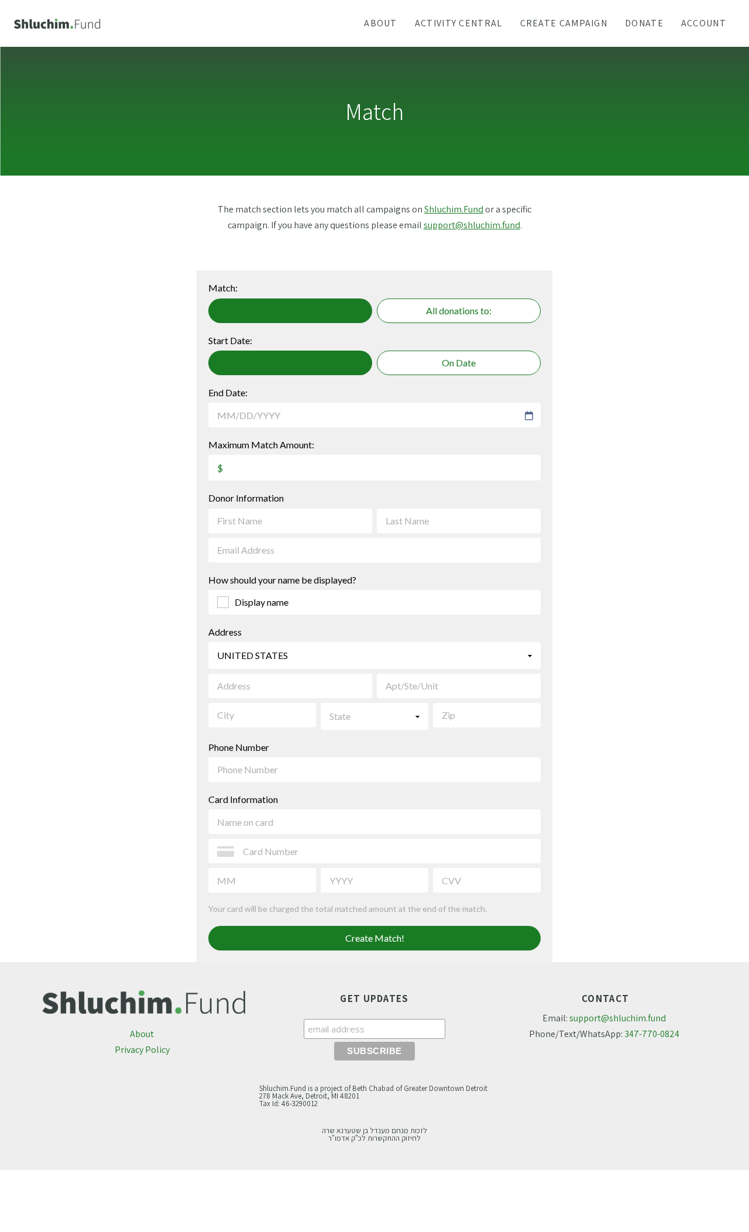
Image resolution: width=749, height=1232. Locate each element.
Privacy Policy (142, 1050)
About (142, 1034)
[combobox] (369, 415)
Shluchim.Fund (453, 209)
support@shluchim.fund (472, 225)
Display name (261, 602)
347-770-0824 (651, 1034)
